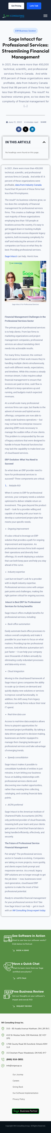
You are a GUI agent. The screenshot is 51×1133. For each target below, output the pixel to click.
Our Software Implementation (25, 1093)
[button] (19, 129)
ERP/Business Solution (25, 31)
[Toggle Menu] (45, 17)
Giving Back (18, 1087)
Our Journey (18, 1074)
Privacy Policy (19, 1099)
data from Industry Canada (28, 185)
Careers (16, 1081)
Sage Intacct (11, 256)
